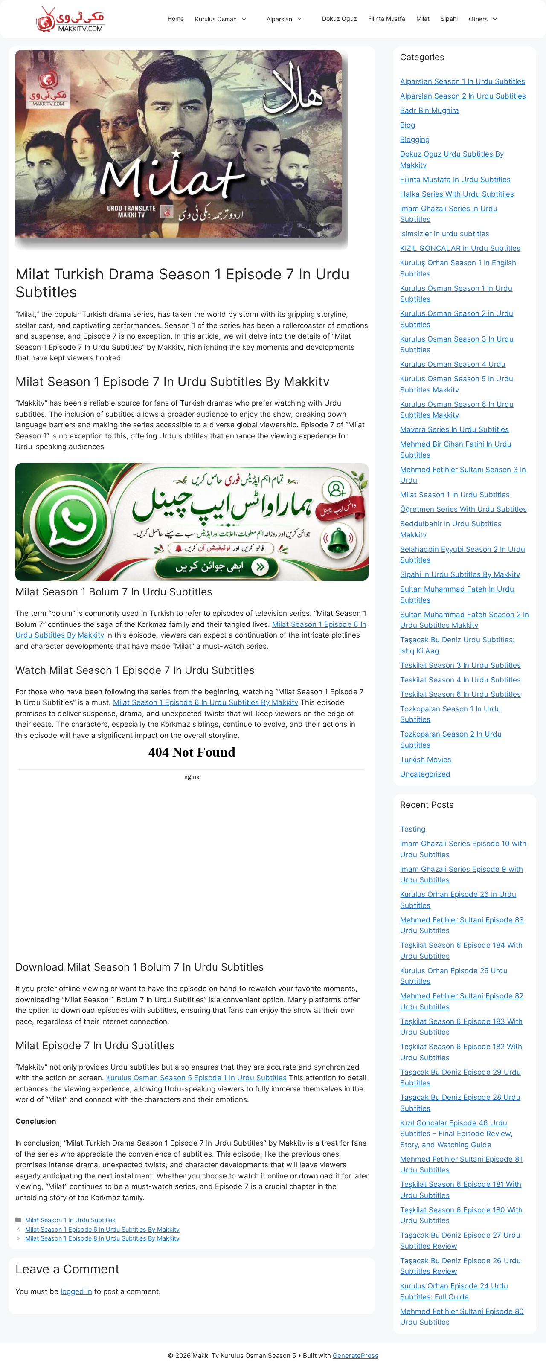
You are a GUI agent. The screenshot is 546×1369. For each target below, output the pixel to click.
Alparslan (279, 19)
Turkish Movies (425, 759)
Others (478, 19)
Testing (412, 829)
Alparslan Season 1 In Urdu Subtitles (462, 81)
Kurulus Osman (216, 19)
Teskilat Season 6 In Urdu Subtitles (460, 694)
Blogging (415, 139)
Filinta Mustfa (386, 18)
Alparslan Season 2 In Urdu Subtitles (463, 96)
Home (176, 18)
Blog (407, 125)
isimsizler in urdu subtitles (444, 233)
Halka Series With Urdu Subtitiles (457, 194)
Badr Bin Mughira (429, 110)
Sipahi (449, 18)
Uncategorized (425, 774)
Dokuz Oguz (339, 18)
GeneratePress (355, 1356)
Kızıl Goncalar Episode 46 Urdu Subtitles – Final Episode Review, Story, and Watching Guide (456, 1134)
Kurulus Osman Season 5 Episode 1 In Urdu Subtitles (196, 1077)
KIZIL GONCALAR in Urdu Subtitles (460, 248)
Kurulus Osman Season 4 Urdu (452, 364)
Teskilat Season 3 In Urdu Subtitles (460, 665)
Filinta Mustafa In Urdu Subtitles (455, 179)
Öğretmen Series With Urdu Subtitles (463, 509)
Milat (423, 18)
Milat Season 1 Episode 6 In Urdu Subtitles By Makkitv (205, 702)
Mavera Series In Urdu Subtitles (454, 429)
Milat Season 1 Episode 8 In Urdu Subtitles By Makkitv (102, 1238)
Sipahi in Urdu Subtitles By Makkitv (460, 574)
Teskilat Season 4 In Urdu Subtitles (460, 680)
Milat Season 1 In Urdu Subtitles (70, 1220)
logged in (76, 1291)
